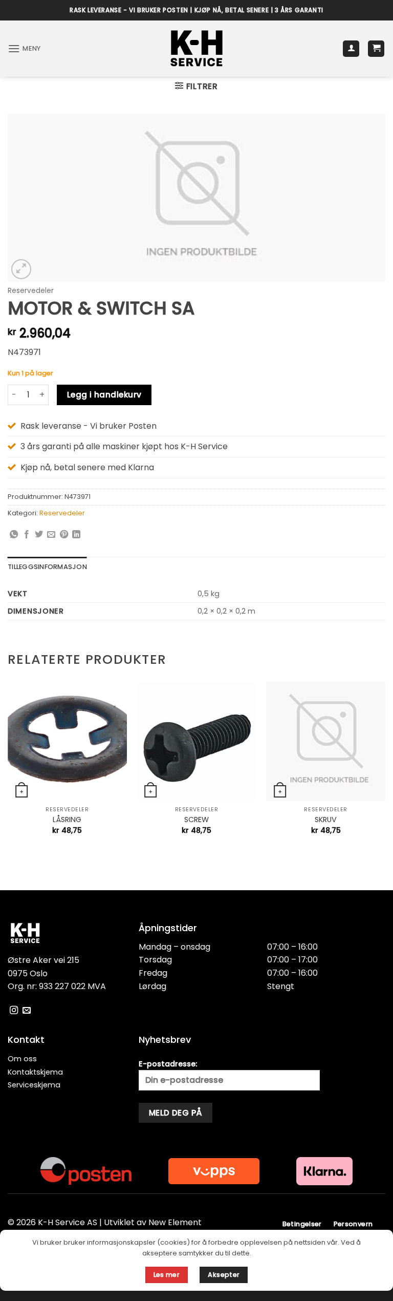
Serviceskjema (34, 1085)
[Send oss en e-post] (27, 1010)
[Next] (384, 767)
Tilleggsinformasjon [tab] (47, 566)
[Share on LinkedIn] (76, 534)
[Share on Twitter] (39, 534)
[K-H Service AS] (196, 48)
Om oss (22, 1059)
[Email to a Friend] (51, 534)
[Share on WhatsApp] (14, 534)
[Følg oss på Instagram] (14, 1010)
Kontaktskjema (35, 1072)
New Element (175, 1222)
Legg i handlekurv (104, 394)
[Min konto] (351, 48)
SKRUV (326, 820)
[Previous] (8, 767)
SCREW (196, 820)
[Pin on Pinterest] (64, 534)
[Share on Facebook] (27, 534)
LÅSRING (67, 820)
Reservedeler (31, 291)
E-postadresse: (168, 1064)
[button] (24, 48)
